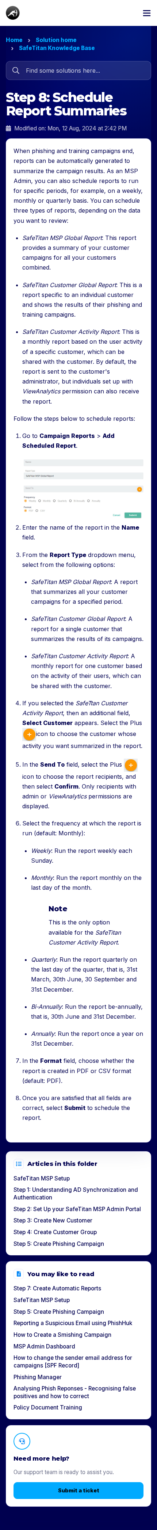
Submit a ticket (78, 1490)
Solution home (56, 40)
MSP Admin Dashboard (44, 1346)
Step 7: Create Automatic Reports (57, 1288)
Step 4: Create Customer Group (55, 1232)
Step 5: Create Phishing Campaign (59, 1243)
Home (14, 40)
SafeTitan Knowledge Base (57, 48)
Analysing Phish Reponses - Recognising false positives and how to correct (75, 1392)
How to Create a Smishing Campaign (62, 1334)
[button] (146, 13)
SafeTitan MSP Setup (42, 1178)
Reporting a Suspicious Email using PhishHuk (73, 1323)
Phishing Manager (38, 1377)
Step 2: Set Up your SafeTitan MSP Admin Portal (77, 1209)
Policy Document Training (48, 1407)
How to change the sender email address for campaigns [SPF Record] (73, 1361)
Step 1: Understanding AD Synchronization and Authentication (76, 1193)
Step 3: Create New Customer (53, 1220)
